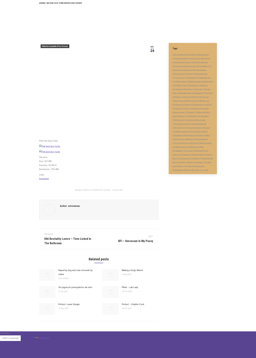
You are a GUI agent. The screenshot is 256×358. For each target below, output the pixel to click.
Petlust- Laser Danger (69, 304)
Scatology (181, 151)
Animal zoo (182, 74)
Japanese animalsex (185, 124)
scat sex (191, 151)
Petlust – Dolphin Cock (133, 304)
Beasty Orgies (184, 85)
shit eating (189, 154)
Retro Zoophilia (183, 147)
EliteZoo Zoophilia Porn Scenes (55, 46)
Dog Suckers (202, 104)
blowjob (181, 89)
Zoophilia (182, 170)
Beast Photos (183, 81)
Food (184, 116)
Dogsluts (190, 104)
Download (44, 178)
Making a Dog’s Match (132, 270)
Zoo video (193, 170)
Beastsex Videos (197, 81)
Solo (206, 158)
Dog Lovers (182, 101)
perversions (182, 139)
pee (202, 135)
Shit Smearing (186, 158)
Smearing (198, 158)
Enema (189, 108)
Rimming (196, 147)
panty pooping (192, 135)
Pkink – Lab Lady (130, 287)
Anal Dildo (192, 54)
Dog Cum (189, 97)
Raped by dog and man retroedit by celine (75, 272)
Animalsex (182, 66)
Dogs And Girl (195, 101)
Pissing (188, 143)
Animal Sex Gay (188, 70)
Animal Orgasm (188, 62)
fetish (202, 112)
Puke (196, 143)
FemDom (193, 112)
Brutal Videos (188, 93)
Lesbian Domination (196, 128)
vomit (183, 166)
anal (183, 54)
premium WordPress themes (114, 356)
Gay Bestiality (194, 116)
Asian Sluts (182, 78)
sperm (194, 162)
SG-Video (201, 151)
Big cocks (197, 85)
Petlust (193, 139)
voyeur (191, 166)
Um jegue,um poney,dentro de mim (75, 287)
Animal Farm (198, 58)
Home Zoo (192, 120)
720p (176, 54)
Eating (180, 108)
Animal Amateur (183, 58)
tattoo (202, 162)
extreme (198, 108)
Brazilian (191, 89)
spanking (184, 162)
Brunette (201, 89)
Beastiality (194, 78)
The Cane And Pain (110, 340)
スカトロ (203, 170)
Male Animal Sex (183, 131)
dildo (180, 97)
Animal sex (194, 66)
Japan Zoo (181, 128)
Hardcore (181, 120)
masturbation (198, 131)
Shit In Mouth (201, 154)
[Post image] (47, 275)
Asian (192, 74)
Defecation (200, 93)
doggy (198, 97)
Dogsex (180, 104)
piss (180, 143)
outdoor (180, 135)
